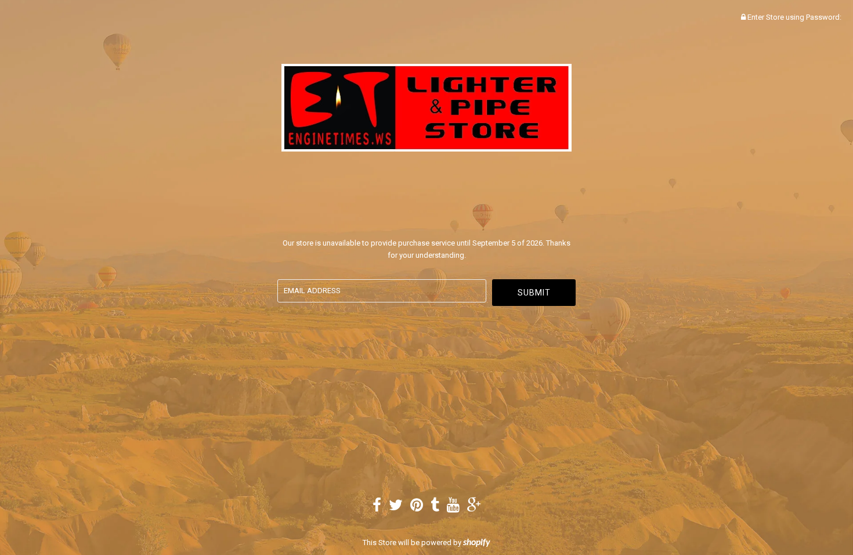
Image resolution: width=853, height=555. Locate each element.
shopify (476, 542)
